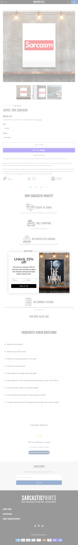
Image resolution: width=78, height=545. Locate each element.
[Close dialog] (68, 254)
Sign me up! (24, 286)
